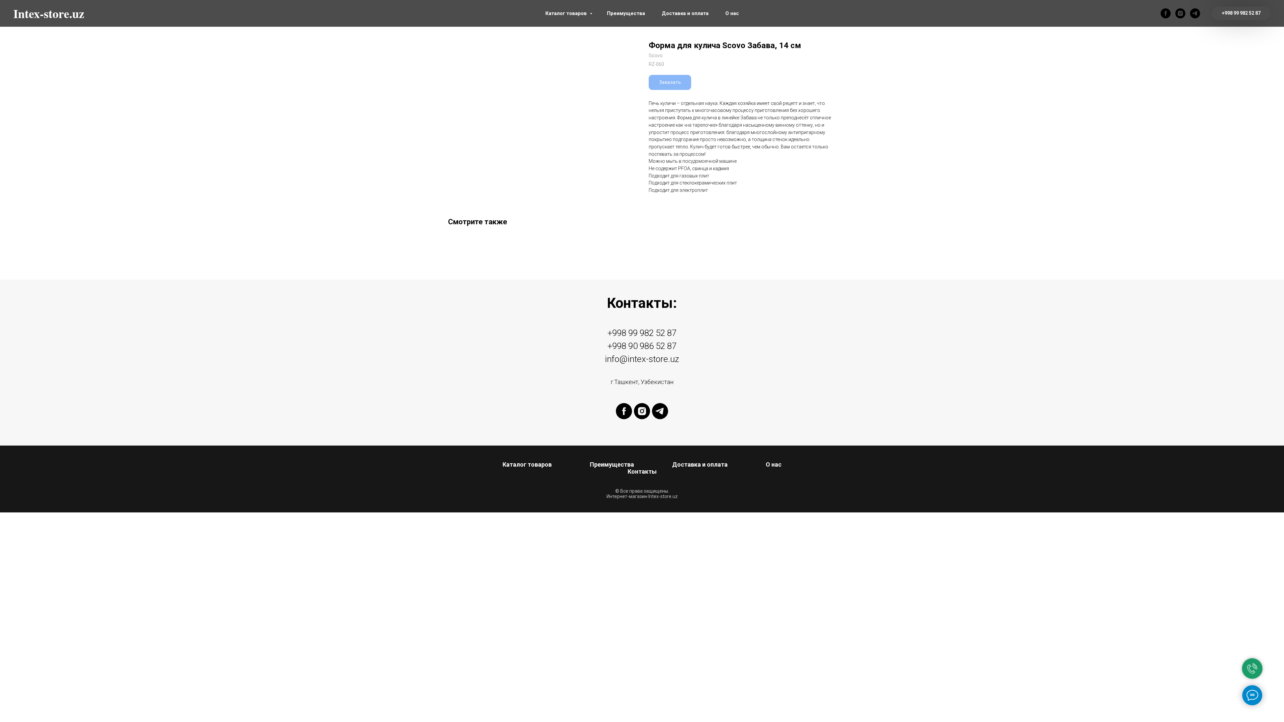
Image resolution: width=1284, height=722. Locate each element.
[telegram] (1195, 13)
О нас (732, 13)
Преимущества (626, 13)
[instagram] (1180, 13)
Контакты (642, 471)
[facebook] (1166, 13)
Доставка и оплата (685, 13)
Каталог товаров (566, 13)
